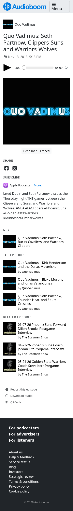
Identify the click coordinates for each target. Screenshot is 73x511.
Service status (19, 462)
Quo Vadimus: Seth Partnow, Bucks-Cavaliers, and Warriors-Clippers (41, 242)
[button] (59, 7)
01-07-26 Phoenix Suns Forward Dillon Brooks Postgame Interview (42, 328)
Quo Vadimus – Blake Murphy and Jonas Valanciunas (40, 281)
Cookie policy (19, 491)
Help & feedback (21, 457)
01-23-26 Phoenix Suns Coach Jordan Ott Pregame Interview (41, 347)
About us (16, 452)
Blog (12, 467)
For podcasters (24, 428)
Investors (16, 471)
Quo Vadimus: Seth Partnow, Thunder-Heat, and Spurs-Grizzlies (40, 300)
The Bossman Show (35, 337)
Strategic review (21, 476)
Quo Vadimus (25, 24)
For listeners (21, 440)
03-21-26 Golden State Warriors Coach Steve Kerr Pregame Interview (42, 365)
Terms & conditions (24, 481)
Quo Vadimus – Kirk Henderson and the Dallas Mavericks (42, 264)
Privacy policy (19, 486)
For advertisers (24, 434)
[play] (7, 67)
